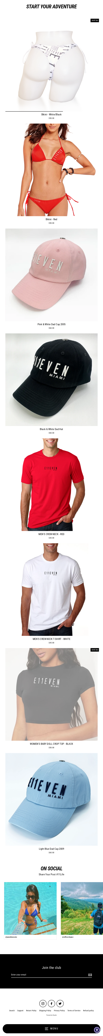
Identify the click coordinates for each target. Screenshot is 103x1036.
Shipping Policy (45, 1010)
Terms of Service (73, 1010)
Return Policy (31, 1010)
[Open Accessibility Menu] (97, 1030)
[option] (51, 65)
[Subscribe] (90, 975)
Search (12, 1010)
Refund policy (88, 1010)
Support (20, 1010)
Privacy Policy (59, 1010)
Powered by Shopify (51, 1015)
